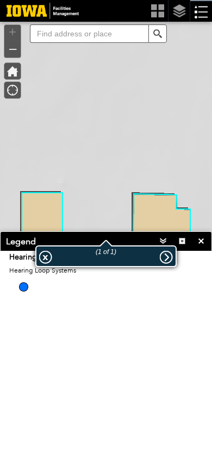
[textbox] (89, 33)
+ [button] (12, 32)
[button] (157, 33)
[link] (39, 11)
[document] (106, 281)
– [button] (12, 48)
